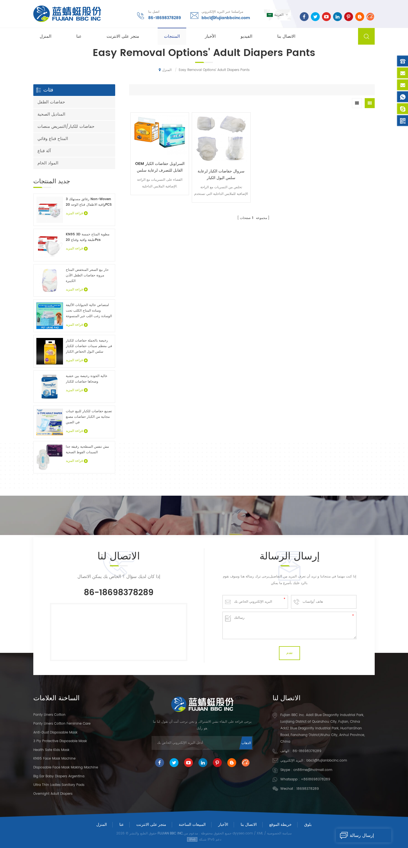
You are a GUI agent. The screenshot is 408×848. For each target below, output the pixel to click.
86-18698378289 (164, 18)
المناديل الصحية (51, 114)
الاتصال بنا (286, 36)
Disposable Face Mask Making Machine (65, 767)
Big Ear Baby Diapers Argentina (58, 776)
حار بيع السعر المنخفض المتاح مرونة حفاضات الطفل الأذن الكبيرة (87, 275)
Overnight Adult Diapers (52, 793)
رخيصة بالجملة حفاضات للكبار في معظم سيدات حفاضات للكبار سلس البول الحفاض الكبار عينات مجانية (89, 346)
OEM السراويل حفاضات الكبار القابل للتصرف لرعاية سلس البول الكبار (160, 167)
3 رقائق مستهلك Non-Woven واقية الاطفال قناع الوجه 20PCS (89, 202)
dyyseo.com (243, 833)
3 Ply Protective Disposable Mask (60, 741)
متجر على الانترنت (123, 36)
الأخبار (210, 36)
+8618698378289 (315, 779)
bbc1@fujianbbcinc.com (226, 18)
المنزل (45, 36)
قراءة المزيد (159, 199)
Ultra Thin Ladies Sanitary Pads (58, 785)
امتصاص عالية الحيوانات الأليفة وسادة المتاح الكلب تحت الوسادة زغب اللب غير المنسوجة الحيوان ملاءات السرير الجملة (89, 310)
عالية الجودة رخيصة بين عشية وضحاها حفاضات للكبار (86, 378)
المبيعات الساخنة (192, 824)
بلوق (308, 824)
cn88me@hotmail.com (312, 770)
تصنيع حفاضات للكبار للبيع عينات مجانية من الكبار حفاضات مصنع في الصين (89, 417)
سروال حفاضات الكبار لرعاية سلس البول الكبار (221, 174)
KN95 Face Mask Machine (54, 758)
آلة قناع (44, 150)
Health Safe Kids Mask (51, 750)
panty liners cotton (49, 714)
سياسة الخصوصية (279, 833)
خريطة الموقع (280, 824)
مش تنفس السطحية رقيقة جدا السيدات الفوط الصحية (87, 449)
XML (260, 833)
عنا (79, 36)
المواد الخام (47, 163)
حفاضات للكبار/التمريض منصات (65, 126)
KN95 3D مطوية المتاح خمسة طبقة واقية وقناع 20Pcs (87, 237)
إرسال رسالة (362, 835)
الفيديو (246, 36)
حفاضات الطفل (51, 102)
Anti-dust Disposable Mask (55, 732)
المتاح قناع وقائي (52, 138)
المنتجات (172, 36)
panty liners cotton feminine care (61, 723)
